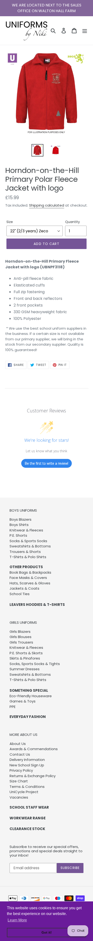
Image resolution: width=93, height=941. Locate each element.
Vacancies (19, 797)
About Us (18, 743)
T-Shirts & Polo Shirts (28, 556)
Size (9, 221)
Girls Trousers (21, 642)
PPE (13, 706)
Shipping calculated (46, 205)
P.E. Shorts (18, 535)
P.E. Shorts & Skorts (26, 652)
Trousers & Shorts (25, 551)
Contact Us (20, 754)
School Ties (20, 593)
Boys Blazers (20, 519)
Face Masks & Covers (28, 577)
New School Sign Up (27, 765)
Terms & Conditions (27, 786)
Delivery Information (27, 759)
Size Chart (19, 781)
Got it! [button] (46, 932)
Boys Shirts (19, 524)
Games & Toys (23, 701)
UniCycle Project (24, 791)
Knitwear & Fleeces (26, 530)
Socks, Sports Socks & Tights (35, 663)
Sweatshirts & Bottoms (30, 546)
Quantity (72, 221)
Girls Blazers (20, 631)
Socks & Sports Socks (28, 540)
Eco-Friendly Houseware (31, 695)
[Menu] (84, 30)
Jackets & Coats (24, 588)
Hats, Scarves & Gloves (30, 583)
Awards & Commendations (34, 748)
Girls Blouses (20, 636)
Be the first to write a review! (46, 463)
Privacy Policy (21, 770)
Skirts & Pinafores (25, 658)
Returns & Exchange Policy (33, 775)
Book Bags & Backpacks (30, 572)
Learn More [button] (17, 920)
